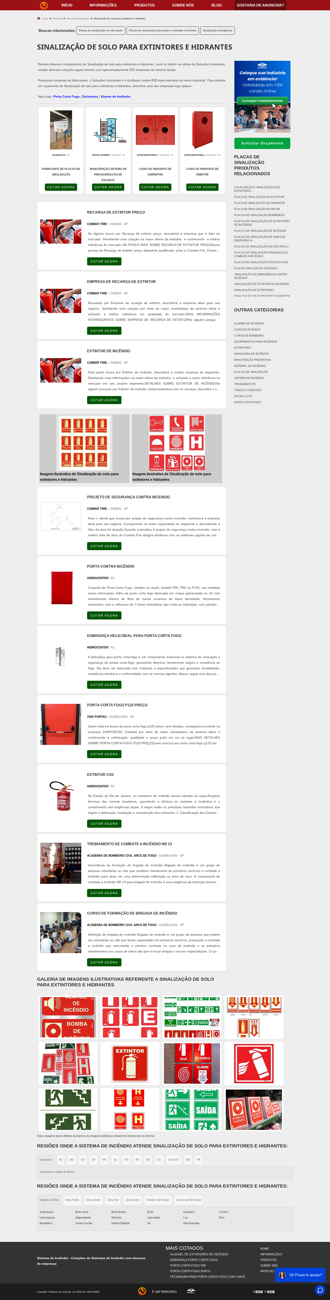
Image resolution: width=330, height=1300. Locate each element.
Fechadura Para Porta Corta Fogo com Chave (207, 1276)
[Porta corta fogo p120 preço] (60, 724)
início (67, 5)
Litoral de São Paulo (188, 1200)
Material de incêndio (250, 366)
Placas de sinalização (251, 372)
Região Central (49, 1200)
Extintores (90, 96)
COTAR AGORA (61, 187)
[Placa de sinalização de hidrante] (130, 1063)
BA (148, 1159)
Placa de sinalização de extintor (259, 197)
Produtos (144, 5)
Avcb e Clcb (243, 396)
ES (83, 1159)
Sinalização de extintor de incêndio (261, 284)
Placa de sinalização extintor (257, 209)
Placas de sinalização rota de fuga (261, 262)
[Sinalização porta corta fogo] (68, 1017)
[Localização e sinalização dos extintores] (68, 1110)
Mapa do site (270, 1271)
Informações (103, 5)
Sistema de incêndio (249, 378)
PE (137, 1159)
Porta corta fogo (247, 402)
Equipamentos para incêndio (255, 341)
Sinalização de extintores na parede (262, 296)
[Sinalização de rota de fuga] (192, 1063)
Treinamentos (244, 384)
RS (126, 1159)
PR (104, 1159)
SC (115, 1159)
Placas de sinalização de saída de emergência (259, 238)
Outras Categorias (259, 309)
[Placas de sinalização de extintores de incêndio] (68, 1063)
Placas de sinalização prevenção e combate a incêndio (162, 30)
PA (198, 1159)
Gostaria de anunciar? (260, 5)
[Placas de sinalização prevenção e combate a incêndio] (192, 1110)
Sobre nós (183, 5)
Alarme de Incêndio (115, 96)
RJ (60, 1159)
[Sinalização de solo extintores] (130, 1017)
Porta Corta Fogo (66, 96)
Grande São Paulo (158, 1200)
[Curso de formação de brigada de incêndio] (60, 932)
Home (264, 1248)
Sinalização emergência (217, 30)
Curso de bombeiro (249, 335)
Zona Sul (113, 1200)
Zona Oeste (93, 1200)
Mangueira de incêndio (251, 353)
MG (72, 1159)
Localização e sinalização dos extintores (257, 189)
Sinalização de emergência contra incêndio (260, 276)
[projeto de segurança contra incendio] (60, 516)
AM (188, 1159)
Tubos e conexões (248, 390)
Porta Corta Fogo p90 (188, 1265)
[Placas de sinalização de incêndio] (254, 1017)
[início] (44, 5)
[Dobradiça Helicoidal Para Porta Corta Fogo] (60, 655)
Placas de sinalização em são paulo (101, 30)
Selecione (46, 1159)
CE (159, 1159)
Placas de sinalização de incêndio (260, 230)
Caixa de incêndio (247, 329)
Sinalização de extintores (254, 290)
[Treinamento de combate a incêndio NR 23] (60, 863)
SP (93, 1159)
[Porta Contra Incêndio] (60, 585)
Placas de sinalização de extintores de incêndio (262, 223)
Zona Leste (132, 1200)
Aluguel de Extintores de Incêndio (199, 1254)
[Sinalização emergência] (192, 1017)
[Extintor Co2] (60, 793)
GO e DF (173, 1159)
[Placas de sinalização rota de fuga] (254, 1063)
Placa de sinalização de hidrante (259, 203)
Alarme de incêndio (249, 323)
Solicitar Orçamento (262, 143)
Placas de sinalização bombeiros (259, 215)
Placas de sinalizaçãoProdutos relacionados (252, 165)
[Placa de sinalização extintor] (254, 1110)
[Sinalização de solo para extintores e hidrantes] (84, 443)
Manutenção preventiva (252, 359)
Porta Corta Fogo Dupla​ (190, 1271)
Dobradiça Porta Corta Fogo (194, 1260)
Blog (216, 5)
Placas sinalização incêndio (255, 268)
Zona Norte (72, 1200)
